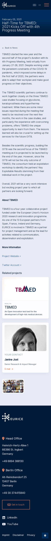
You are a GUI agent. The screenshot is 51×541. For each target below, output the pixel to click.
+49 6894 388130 (13, 461)
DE (40, 5)
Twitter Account (10, 265)
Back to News (11, 48)
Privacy (31, 535)
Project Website (10, 256)
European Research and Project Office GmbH (9, 5)
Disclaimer (18, 535)
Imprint (5, 535)
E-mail (7, 369)
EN (34, 5)
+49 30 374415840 (13, 492)
